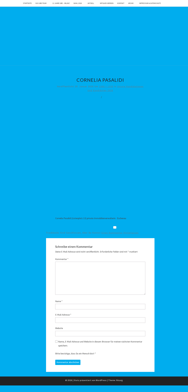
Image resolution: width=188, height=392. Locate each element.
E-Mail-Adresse (63, 314)
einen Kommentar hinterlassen (120, 232)
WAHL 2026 (78, 3)
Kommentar (61, 259)
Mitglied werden (106, 3)
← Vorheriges (91, 97)
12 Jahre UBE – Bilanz (61, 3)
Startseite (27, 3)
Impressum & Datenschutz (150, 3)
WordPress (101, 380)
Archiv (131, 3)
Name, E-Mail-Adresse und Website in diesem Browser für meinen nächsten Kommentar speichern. (100, 343)
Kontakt (120, 3)
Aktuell (91, 3)
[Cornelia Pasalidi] (100, 158)
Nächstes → (111, 97)
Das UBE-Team (41, 3)
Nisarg (119, 380)
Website (59, 328)
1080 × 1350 (106, 86)
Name (59, 301)
